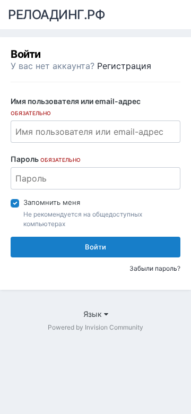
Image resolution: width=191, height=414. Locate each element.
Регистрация (124, 66)
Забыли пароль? (154, 268)
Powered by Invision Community (95, 327)
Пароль (46, 158)
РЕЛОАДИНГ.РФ (56, 14)
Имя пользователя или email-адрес (76, 106)
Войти (95, 247)
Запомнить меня (51, 202)
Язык (93, 313)
